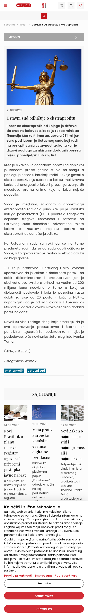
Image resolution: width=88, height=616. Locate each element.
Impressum (43, 576)
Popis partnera (66, 576)
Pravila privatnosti (18, 576)
